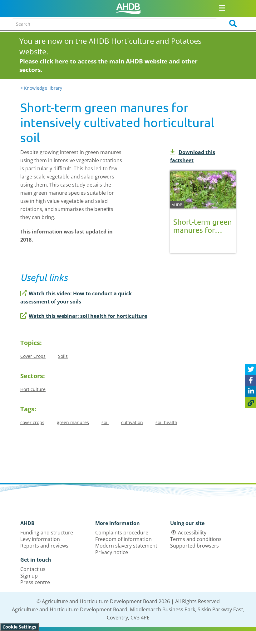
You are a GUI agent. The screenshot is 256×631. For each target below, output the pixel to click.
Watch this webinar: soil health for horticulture (88, 316)
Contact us (33, 569)
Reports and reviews (44, 545)
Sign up (29, 575)
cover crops (32, 422)
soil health (166, 422)
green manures (73, 422)
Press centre (35, 582)
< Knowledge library (41, 88)
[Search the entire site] (231, 23)
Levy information (40, 539)
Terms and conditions (196, 539)
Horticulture (33, 389)
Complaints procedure (121, 532)
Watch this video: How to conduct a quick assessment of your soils (76, 297)
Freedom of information (123, 539)
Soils (63, 356)
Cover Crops (33, 356)
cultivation (132, 422)
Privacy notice (111, 552)
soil (105, 422)
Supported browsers (194, 545)
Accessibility (192, 532)
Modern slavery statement (126, 545)
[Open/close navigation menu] (221, 7)
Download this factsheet (192, 156)
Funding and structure (46, 532)
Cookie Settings (19, 627)
